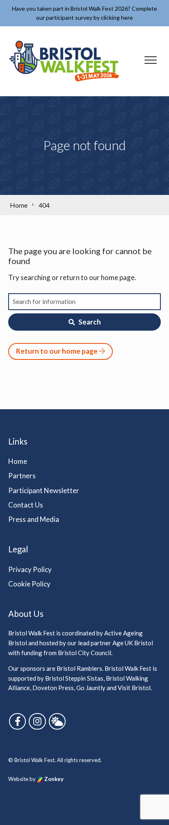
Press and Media (33, 519)
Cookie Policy (29, 583)
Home (17, 461)
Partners (22, 475)
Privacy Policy (30, 569)
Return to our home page (57, 351)
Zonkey (53, 779)
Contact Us (25, 505)
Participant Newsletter (43, 490)
